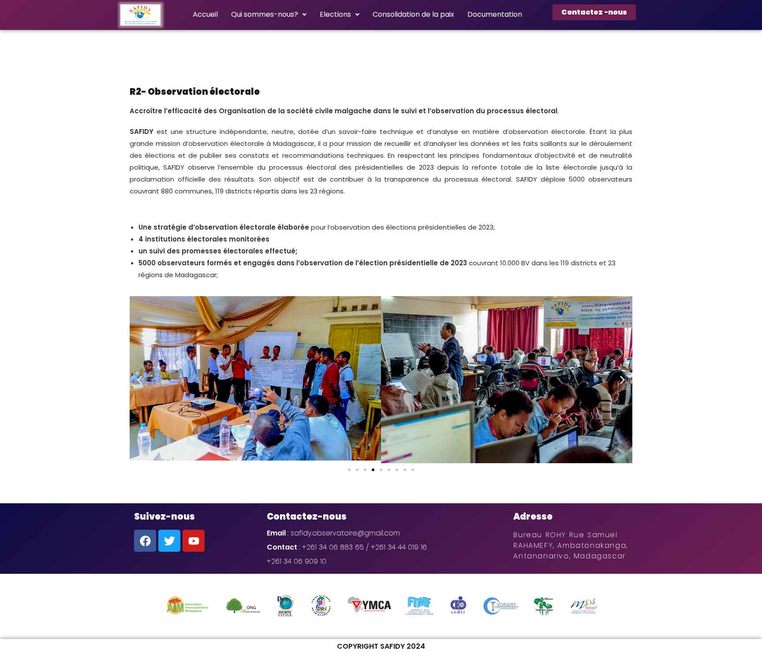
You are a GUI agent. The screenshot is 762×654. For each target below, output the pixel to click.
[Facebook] (145, 541)
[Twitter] (169, 541)
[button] (139, 380)
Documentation (494, 14)
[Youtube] (194, 541)
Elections (335, 14)
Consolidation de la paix (413, 14)
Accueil (205, 14)
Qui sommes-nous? (264, 14)
